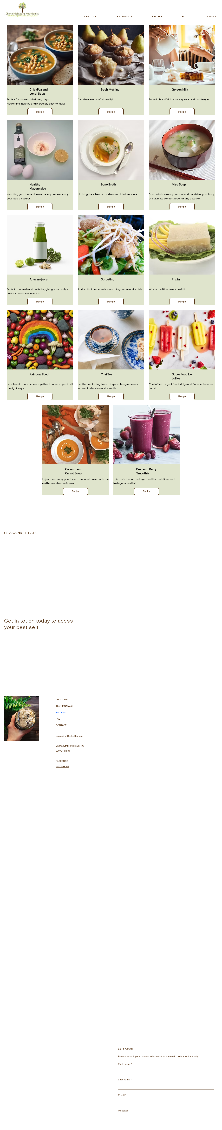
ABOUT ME (62, 699)
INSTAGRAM (62, 766)
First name (125, 1064)
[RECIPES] (87, 712)
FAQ (58, 718)
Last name (125, 1079)
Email (122, 1095)
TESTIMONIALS (64, 706)
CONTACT (61, 725)
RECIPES (60, 712)
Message (123, 1110)
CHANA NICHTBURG (21, 533)
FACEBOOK (62, 761)
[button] (39, 112)
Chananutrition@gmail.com (70, 745)
